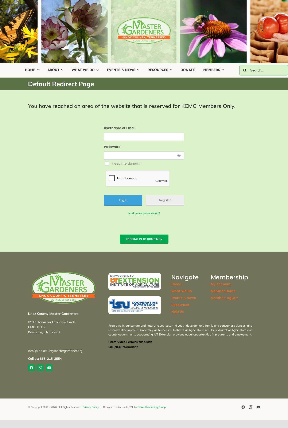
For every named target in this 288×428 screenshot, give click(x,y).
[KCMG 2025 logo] (144, 18)
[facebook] (31, 367)
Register (165, 200)
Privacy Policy (91, 407)
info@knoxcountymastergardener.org (55, 351)
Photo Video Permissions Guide (130, 342)
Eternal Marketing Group (151, 407)
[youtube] (49, 367)
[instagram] (40, 367)
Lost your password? (144, 213)
